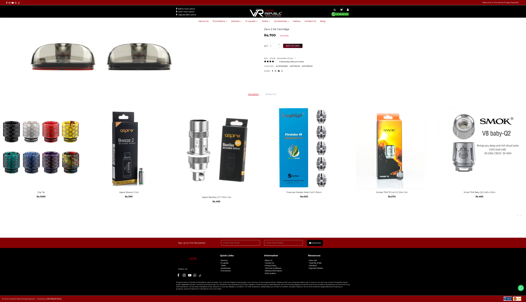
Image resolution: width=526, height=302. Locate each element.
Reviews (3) (270, 94)
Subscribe (316, 243)
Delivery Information (273, 271)
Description (253, 94)
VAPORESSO (307, 66)
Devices (235, 21)
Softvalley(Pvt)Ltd (54, 299)
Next (521, 215)
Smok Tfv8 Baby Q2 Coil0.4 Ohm (392, 192)
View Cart (313, 260)
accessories (225, 268)
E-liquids (251, 21)
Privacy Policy (270, 266)
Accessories (280, 21)
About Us (268, 260)
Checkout (313, 266)
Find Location (270, 273)
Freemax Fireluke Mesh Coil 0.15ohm (216, 192)
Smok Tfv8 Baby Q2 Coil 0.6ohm (479, 220)
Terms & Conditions (273, 268)
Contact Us (269, 263)
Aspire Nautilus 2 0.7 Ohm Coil (128, 197)
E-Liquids (224, 263)
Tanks (265, 21)
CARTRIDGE (295, 66)
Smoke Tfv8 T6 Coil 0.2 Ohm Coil (304, 192)
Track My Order (315, 263)
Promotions (219, 21)
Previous (517, 215)
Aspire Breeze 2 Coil (41, 192)
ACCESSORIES (282, 66)
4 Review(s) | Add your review (291, 62)
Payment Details (316, 268)
